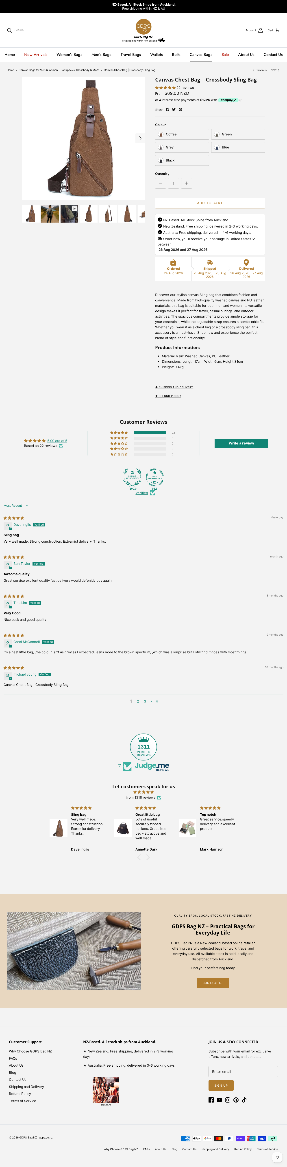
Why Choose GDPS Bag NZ (30, 1051)
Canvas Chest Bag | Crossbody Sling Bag (129, 70)
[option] (83, 138)
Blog (12, 1072)
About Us (246, 54)
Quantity (162, 174)
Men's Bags (101, 54)
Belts (176, 54)
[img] (14, 518)
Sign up (221, 1085)
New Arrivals (35, 54)
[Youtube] (219, 1100)
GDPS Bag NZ (28, 1137)
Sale (225, 54)
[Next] (140, 138)
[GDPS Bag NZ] (143, 30)
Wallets (156, 54)
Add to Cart (210, 203)
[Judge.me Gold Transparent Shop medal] (155, 477)
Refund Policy (20, 1094)
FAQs (13, 1058)
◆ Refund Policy (168, 396)
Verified (142, 493)
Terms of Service (22, 1101)
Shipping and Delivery (26, 1087)
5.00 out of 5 (57, 441)
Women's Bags (69, 54)
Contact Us (273, 54)
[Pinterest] (236, 1100)
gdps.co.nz (46, 1137)
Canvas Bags (201, 54)
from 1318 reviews (140, 797)
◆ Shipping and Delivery (174, 387)
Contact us (213, 983)
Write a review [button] (241, 443)
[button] (165, 88)
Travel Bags (131, 54)
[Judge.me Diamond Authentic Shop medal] (132, 477)
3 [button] (145, 701)
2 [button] (138, 701)
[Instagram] (227, 1100)
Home (9, 54)
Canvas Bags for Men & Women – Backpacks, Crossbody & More (59, 70)
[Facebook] (211, 1100)
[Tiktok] (244, 1100)
